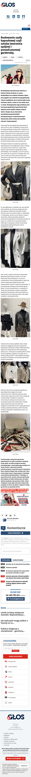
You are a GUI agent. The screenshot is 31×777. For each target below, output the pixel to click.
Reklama (6, 737)
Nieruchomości (12, 666)
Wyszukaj (25, 28)
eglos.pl (16, 10)
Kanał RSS (6, 745)
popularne (6, 560)
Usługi (10, 677)
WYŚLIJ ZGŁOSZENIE (14, 758)
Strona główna (4, 33)
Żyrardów (16, 11)
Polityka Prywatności (9, 741)
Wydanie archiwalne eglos (10, 739)
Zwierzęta (11, 692)
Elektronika (11, 697)
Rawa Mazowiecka (7, 60)
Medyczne (11, 682)
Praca (10, 672)
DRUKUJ (28, 60)
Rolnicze (10, 687)
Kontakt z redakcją (9, 733)
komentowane (18, 560)
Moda (17, 33)
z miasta (20, 57)
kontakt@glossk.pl (16, 599)
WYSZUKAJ (15, 650)
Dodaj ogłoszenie (15, 656)
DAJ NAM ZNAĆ (15, 592)
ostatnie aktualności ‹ (11, 520)
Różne (10, 702)
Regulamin (7, 735)
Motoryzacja (11, 661)
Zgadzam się (25, 765)
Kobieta (4, 57)
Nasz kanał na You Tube (10, 743)
